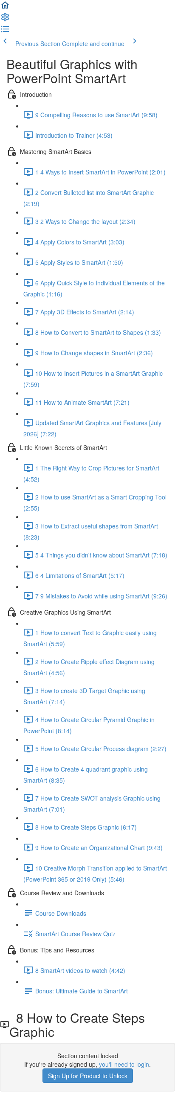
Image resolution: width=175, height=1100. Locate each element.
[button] (5, 7)
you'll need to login (124, 1064)
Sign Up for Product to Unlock (87, 1075)
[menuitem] (5, 19)
